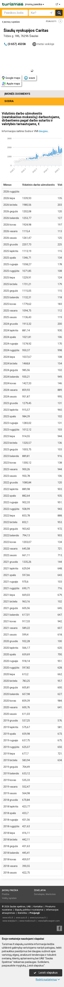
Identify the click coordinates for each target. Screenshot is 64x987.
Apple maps (13, 83)
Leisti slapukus (48, 972)
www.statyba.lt (9, 921)
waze (32, 77)
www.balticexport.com (49, 921)
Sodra (9, 101)
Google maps (13, 77)
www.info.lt (7, 917)
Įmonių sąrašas (12, 22)
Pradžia (5, 894)
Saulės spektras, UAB (20, 906)
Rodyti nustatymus (46, 979)
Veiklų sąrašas (9, 898)
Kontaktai (38, 906)
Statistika (22, 913)
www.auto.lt (21, 917)
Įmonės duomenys (17, 93)
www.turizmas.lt (38, 917)
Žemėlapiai (40, 890)
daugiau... (44, 131)
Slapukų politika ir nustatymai (29, 910)
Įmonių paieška (34, 4)
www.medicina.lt (27, 921)
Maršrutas (51, 894)
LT (57, 4)
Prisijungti (35, 913)
